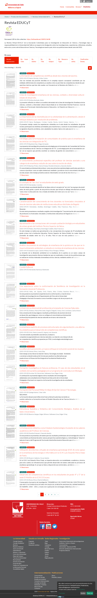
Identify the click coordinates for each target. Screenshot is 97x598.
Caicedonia (48, 545)
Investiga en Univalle (40, 583)
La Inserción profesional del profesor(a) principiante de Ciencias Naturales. (49, 308)
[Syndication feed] (90, 68)
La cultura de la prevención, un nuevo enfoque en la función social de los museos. (52, 349)
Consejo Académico (18, 543)
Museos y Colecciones (19, 552)
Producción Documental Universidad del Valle (20, 17)
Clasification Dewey (84, 60)
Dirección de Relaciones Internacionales (70, 548)
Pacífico (47, 550)
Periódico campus (57, 577)
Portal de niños (17, 563)
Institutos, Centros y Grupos (67, 543)
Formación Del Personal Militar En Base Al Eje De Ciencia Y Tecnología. (48, 390)
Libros (53, 575)
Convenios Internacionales (41, 581)
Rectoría (15, 545)
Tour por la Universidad (19, 558)
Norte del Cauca (49, 548)
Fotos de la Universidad (19, 554)
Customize (62, 593)
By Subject (51, 60)
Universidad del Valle (43, 591)
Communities (70, 7)
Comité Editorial (26, 267)
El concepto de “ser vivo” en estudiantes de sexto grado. (42, 182)
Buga (46, 543)
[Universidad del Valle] (18, 509)
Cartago (47, 547)
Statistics (86, 7)
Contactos (37, 588)
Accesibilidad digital (18, 569)
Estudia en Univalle (39, 577)
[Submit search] (81, 1)
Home (62, 7)
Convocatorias (63, 545)
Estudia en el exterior (40, 579)
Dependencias (17, 550)
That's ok (90, 593)
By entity (73, 60)
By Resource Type (63, 60)
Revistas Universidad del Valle (41, 17)
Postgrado (32, 543)
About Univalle (38, 586)
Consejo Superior (18, 541)
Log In (88, 1)
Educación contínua (34, 545)
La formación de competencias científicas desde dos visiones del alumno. (48, 76)
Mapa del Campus (18, 556)
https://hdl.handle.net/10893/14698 (38, 39)
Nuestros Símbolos (18, 547)
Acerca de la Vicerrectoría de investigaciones (71, 541)
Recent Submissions (10, 60)
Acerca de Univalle (18, 548)
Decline (83, 593)
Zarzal (46, 556)
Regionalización (49, 558)
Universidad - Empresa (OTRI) (67, 547)
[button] (84, 1)
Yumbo (47, 554)
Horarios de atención (19, 561)
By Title (42, 60)
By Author (34, 60)
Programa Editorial (64, 550)
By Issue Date (24, 60)
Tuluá (46, 541)
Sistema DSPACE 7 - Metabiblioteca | (45, 595)
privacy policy (80, 589)
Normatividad (17, 560)
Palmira (47, 552)
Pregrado (31, 541)
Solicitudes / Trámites (40, 584)
